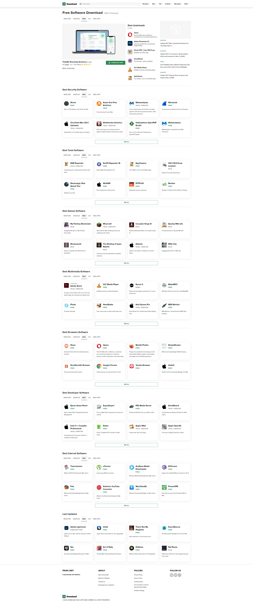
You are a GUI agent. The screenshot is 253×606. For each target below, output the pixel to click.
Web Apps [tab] (96, 19)
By (65, 64)
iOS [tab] (89, 19)
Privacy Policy (138, 575)
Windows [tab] (67, 19)
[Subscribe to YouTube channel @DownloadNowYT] (179, 575)
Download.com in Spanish (106, 585)
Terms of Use (138, 578)
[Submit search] (80, 4)
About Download (103, 575)
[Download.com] (69, 4)
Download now (117, 63)
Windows (145, 4)
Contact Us (101, 581)
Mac (153, 4)
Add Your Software (104, 578)
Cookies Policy (138, 581)
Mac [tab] (84, 19)
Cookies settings (139, 590)
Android (167, 4)
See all (126, 142)
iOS (160, 4)
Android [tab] (76, 19)
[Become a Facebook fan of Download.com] (171, 575)
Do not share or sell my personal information (141, 586)
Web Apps (177, 4)
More (186, 4)
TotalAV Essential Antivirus (77, 62)
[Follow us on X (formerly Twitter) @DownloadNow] (175, 575)
